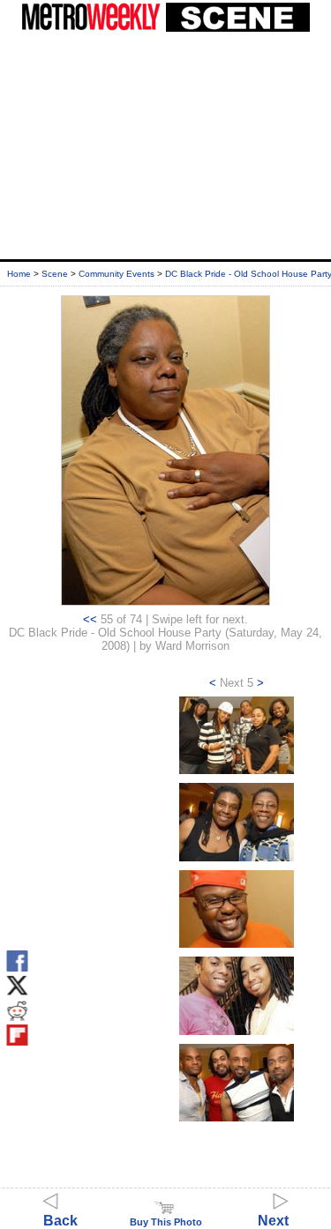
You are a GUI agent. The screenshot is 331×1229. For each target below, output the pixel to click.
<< (90, 619)
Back (60, 1220)
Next (273, 1220)
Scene (54, 274)
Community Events (116, 274)
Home (19, 274)
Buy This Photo (166, 1222)
